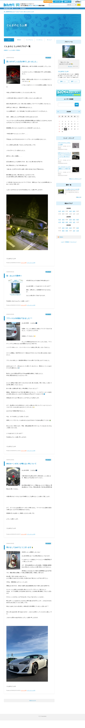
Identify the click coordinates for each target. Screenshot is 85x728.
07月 (59, 222)
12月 (77, 230)
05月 (74, 211)
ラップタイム (39, 39)
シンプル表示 (12, 50)
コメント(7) (23, 305)
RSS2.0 (61, 237)
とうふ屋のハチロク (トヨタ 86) (72, 189)
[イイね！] (48, 57)
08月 (63, 222)
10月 (70, 222)
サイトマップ (73, 241)
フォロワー (74, 81)
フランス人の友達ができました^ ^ (19, 318)
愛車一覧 (79, 197)
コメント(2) (23, 534)
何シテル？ (70, 66)
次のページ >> (32, 700)
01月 (59, 211)
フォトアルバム (29, 39)
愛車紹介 (19, 39)
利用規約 (67, 241)
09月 (67, 222)
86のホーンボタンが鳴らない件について (21, 464)
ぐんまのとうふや (63, 71)
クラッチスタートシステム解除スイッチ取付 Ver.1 (64, 168)
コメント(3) (23, 450)
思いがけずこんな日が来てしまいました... (22, 61)
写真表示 (18, 50)
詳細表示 (6, 50)
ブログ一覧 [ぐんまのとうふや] (27, 11)
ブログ (17, 11)
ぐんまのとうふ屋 (16, 25)
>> (79, 111)
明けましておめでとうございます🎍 (19, 547)
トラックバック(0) (31, 262)
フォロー (63, 81)
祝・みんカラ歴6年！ (14, 276)
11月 (74, 222)
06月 (77, 219)
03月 (67, 228)
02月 (63, 211)
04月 (70, 211)
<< (58, 111)
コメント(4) (23, 262)
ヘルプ (73, 1)
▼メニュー (49, 39)
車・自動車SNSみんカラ (9, 11)
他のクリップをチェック (75, 178)
